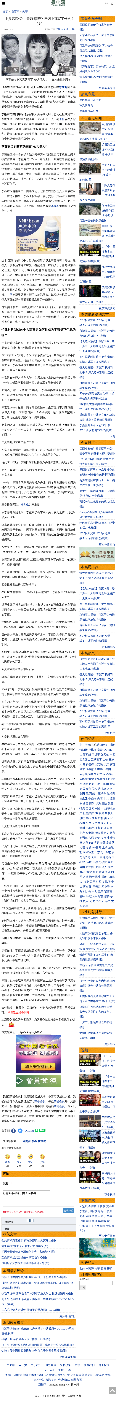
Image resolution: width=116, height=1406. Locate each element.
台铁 (105, 759)
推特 (61, 1369)
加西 (79, 1379)
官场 (88, 808)
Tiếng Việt (64, 1384)
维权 (88, 847)
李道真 (83, 1211)
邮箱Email (84, 1279)
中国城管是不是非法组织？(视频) (108, 1122)
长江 (106, 764)
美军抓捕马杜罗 (88, 111)
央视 (98, 867)
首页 (5, 11)
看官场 (15, 11)
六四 (112, 754)
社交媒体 (88, 813)
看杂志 (53, 1374)
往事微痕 (91, 769)
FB (96, 813)
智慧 (100, 896)
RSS (69, 1369)
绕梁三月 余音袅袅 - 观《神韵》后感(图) (26, 1339)
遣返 (101, 871)
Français (53, 1384)
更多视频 (109, 1194)
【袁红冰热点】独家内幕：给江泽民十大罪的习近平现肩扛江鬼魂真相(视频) (97, 346)
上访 (105, 847)
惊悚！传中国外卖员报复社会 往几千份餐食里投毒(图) (34, 1277)
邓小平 (106, 886)
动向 (82, 1268)
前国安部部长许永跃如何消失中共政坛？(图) (28, 1251)
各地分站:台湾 (42, 1379)
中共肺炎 (84, 744)
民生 (98, 876)
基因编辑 (105, 842)
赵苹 (82, 1220)
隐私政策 (65, 1365)
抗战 (105, 881)
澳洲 (86, 881)
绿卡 (92, 876)
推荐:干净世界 (13, 1374)
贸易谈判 (91, 793)
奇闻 (92, 901)
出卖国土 (84, 759)
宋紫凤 (83, 1206)
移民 (110, 867)
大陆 (85, 842)
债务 (94, 818)
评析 (109, 1268)
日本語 (75, 1384)
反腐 (110, 803)
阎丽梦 (87, 784)
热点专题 (88, 94)
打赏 (58, 29)
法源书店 (42, 1374)
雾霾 (97, 842)
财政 (103, 827)
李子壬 (90, 1225)
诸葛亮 (108, 891)
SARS (89, 862)
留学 (89, 871)
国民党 (83, 779)
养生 (85, 906)
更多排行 (109, 1044)
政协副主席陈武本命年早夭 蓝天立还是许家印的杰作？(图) (95, 1011)
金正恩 (96, 784)
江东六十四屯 (103, 852)
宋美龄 (97, 886)
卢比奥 (92, 749)
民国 (92, 881)
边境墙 (102, 788)
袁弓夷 (83, 774)
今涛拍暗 (93, 1206)
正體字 (42, 1384)
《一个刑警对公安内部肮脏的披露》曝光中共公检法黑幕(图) (38, 1344)
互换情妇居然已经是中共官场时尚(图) (24, 1257)
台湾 (97, 832)
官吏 (103, 1268)
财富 (109, 827)
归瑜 (91, 1211)
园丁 (103, 1216)
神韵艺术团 (30, 1374)
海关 (95, 871)
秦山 (88, 1220)
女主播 (90, 867)
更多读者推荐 (67, 1356)
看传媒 (71, 1374)
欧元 (103, 823)
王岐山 (105, 784)
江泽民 (111, 793)
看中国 (96, 808)
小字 (72, 29)
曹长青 (110, 1225)
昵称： (8, 1183)
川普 (112, 744)
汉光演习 (108, 774)
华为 (98, 803)
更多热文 (109, 733)
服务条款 (50, 1365)
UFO (109, 779)
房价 (97, 837)
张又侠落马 (86, 105)
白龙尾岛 (105, 857)
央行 (88, 818)
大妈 (91, 837)
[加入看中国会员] (38, 1072)
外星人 (100, 901)
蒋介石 (55, 206)
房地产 (90, 827)
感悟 (107, 896)
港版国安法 (95, 774)
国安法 (99, 764)
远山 (103, 1211)
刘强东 (83, 837)
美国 (82, 793)
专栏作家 (88, 1200)
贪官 (85, 803)
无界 (108, 1374)
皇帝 (100, 891)
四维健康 (100, 1225)
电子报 (23, 1365)
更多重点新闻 (107, 308)
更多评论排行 (67, 1316)
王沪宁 (102, 793)
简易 (102, 1206)
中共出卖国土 (105, 769)
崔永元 (83, 798)
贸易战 (87, 754)
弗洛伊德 (100, 779)
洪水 (82, 769)
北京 (112, 832)
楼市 (97, 827)
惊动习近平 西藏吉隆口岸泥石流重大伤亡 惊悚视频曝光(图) (37, 1293)
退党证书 (90, 1374)
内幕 (25, 11)
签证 (107, 871)
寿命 (107, 901)
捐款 (77, 1365)
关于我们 (36, 1365)
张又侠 (105, 754)
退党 (91, 779)
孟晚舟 (87, 788)
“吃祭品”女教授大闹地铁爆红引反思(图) (25, 1263)
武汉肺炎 (102, 744)
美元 (107, 818)
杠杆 (100, 818)
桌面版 (11, 1365)
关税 (94, 788)
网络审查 (88, 852)
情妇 (92, 803)
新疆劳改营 (100, 862)
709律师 (96, 847)
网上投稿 (103, 1365)
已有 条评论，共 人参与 (19, 1193)
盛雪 (109, 1216)
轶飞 (97, 1211)
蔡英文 (105, 832)
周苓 (82, 1216)
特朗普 (83, 749)
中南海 (92, 798)
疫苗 (112, 764)
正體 (106, 3)
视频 (84, 1050)
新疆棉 (90, 764)
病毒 (100, 749)
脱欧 (82, 818)
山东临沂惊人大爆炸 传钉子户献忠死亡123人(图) (31, 1309)
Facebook (49, 1369)
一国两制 (106, 808)
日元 (109, 823)
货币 (88, 823)
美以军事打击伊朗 (90, 100)
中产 (82, 832)
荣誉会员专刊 (91, 19)
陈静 (88, 1216)
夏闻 (109, 1211)
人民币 (96, 823)
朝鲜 (101, 813)
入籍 (85, 876)
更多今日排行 (107, 544)
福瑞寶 (80, 1374)
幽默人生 (91, 896)
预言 (86, 901)
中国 (9, 294)
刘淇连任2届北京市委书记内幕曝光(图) (25, 1246)
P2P (91, 842)
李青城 (102, 1220)
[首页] (58, 5)
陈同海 (63, 87)
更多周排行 (108, 647)
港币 (82, 827)
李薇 (62, 119)
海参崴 (90, 832)
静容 (94, 1220)
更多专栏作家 (107, 1235)
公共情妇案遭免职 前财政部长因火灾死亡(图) (29, 1240)
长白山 (95, 857)
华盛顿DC (64, 1379)
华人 (104, 867)
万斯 (109, 788)
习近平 (96, 754)
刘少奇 (87, 891)
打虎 (82, 808)
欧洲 (73, 1379)
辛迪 (82, 1230)
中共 (106, 798)
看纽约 (62, 1374)
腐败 (104, 803)
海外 (105, 876)
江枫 (82, 1225)
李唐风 (96, 1216)
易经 (82, 896)
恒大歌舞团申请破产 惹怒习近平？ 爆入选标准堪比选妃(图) (96, 372)
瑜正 (109, 1220)
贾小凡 (110, 1206)
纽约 (54, 1379)
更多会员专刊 (107, 88)
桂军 (99, 881)
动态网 (100, 1374)
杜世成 (25, 504)
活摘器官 (96, 759)
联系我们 (89, 1365)
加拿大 (109, 813)
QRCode (29, 1130)
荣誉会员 (39, 1101)
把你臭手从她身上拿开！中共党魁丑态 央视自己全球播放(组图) (97, 922)
